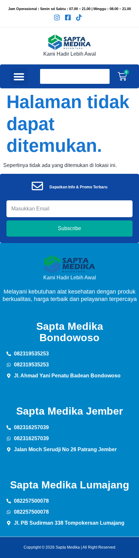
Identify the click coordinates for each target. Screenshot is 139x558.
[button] (18, 76)
